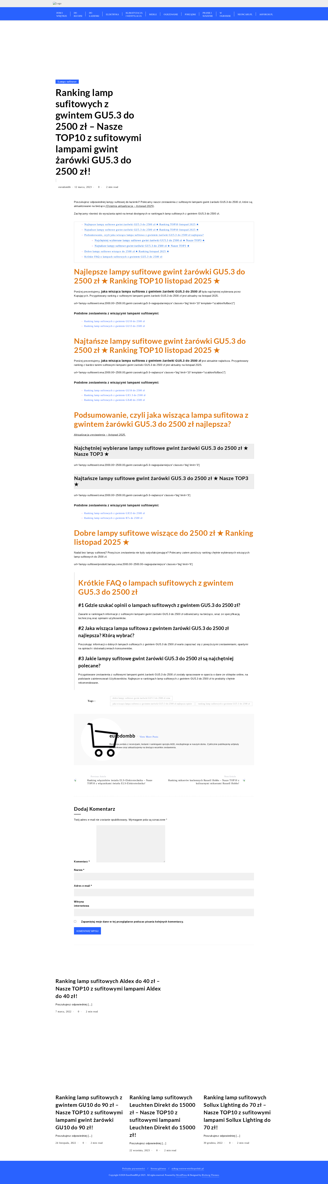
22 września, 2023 (140, 1150)
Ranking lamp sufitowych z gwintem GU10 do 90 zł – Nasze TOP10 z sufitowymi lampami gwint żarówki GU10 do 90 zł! (89, 1112)
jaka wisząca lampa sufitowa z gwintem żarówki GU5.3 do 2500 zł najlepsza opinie (152, 704)
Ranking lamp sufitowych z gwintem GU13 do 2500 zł (114, 326)
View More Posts (149, 737)
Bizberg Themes (210, 1175)
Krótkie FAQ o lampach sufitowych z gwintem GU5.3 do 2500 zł (123, 256)
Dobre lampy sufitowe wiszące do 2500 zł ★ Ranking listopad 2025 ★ (126, 251)
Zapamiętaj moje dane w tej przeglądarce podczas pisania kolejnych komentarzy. (132, 921)
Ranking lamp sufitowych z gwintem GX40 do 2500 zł (114, 400)
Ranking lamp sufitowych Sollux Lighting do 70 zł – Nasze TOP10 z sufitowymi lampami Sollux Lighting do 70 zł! (237, 1112)
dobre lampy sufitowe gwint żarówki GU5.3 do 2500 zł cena (141, 698)
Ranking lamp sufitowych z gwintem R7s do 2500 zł (113, 518)
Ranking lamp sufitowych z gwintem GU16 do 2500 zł (114, 390)
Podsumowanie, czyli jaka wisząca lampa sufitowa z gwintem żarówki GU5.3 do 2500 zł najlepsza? (144, 234)
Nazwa (79, 869)
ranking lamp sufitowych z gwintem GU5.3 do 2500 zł (224, 704)
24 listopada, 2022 (66, 1143)
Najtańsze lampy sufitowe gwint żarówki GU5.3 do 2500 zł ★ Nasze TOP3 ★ (142, 245)
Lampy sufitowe (67, 81)
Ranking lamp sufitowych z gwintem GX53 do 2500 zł (114, 513)
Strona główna (158, 1168)
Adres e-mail (83, 885)
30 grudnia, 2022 (213, 1143)
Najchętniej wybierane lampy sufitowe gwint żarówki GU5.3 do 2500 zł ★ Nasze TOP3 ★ (150, 240)
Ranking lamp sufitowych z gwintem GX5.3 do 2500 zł (115, 395)
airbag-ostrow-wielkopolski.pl (188, 1168)
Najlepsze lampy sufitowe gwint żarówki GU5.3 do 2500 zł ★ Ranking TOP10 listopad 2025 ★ (141, 224)
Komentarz (82, 861)
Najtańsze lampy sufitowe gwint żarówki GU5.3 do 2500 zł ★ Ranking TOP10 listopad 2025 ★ (141, 229)
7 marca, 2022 (64, 1011)
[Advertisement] (164, 47)
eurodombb (65, 187)
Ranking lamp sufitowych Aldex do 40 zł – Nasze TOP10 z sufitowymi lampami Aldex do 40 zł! (108, 988)
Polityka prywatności (133, 1168)
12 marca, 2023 (83, 187)
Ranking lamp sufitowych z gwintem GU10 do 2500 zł (114, 321)
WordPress (181, 1175)
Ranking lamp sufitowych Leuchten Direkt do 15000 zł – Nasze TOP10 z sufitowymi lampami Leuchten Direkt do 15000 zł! (162, 1116)
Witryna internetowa (81, 903)
